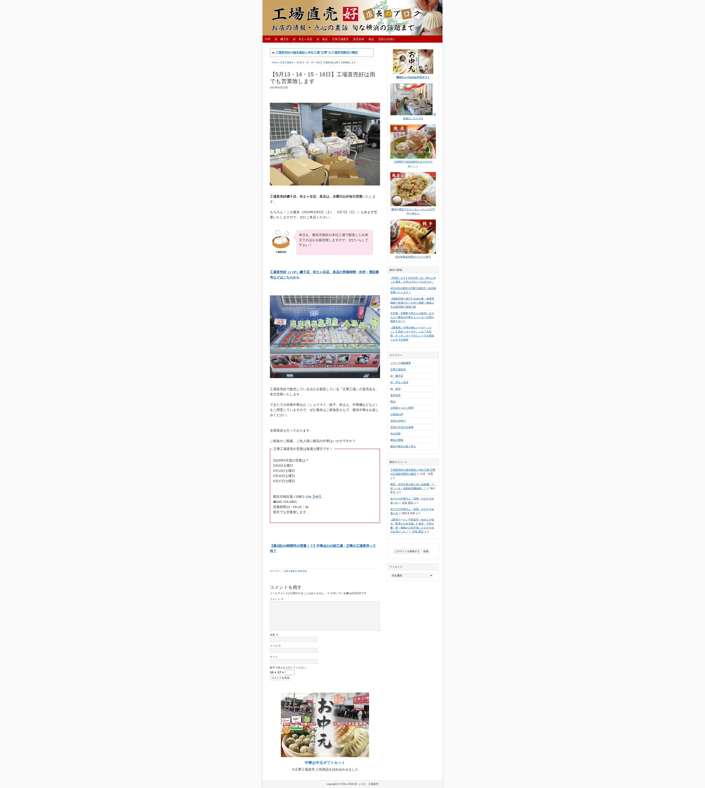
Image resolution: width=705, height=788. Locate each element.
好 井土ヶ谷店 (399, 382)
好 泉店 (395, 388)
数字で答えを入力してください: (288, 667)
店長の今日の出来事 (401, 427)
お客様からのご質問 (401, 407)
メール (275, 645)
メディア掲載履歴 (400, 363)
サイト (274, 656)
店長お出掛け (398, 420)
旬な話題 (395, 433)
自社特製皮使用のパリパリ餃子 (413, 256)
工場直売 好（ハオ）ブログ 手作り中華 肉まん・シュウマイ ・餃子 (352, 17)
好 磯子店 (396, 375)
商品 (392, 401)
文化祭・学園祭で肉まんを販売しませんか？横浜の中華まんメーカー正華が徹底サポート (412, 317)
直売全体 (302, 571)
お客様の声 (396, 414)
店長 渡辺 (407, 502)
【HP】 (316, 496)
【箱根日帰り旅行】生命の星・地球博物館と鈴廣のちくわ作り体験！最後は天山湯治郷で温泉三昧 (412, 302)
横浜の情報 (396, 440)
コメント (276, 599)
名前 (274, 634)
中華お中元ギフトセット (325, 763)
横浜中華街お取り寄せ (403, 446)
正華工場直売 (290, 571)
